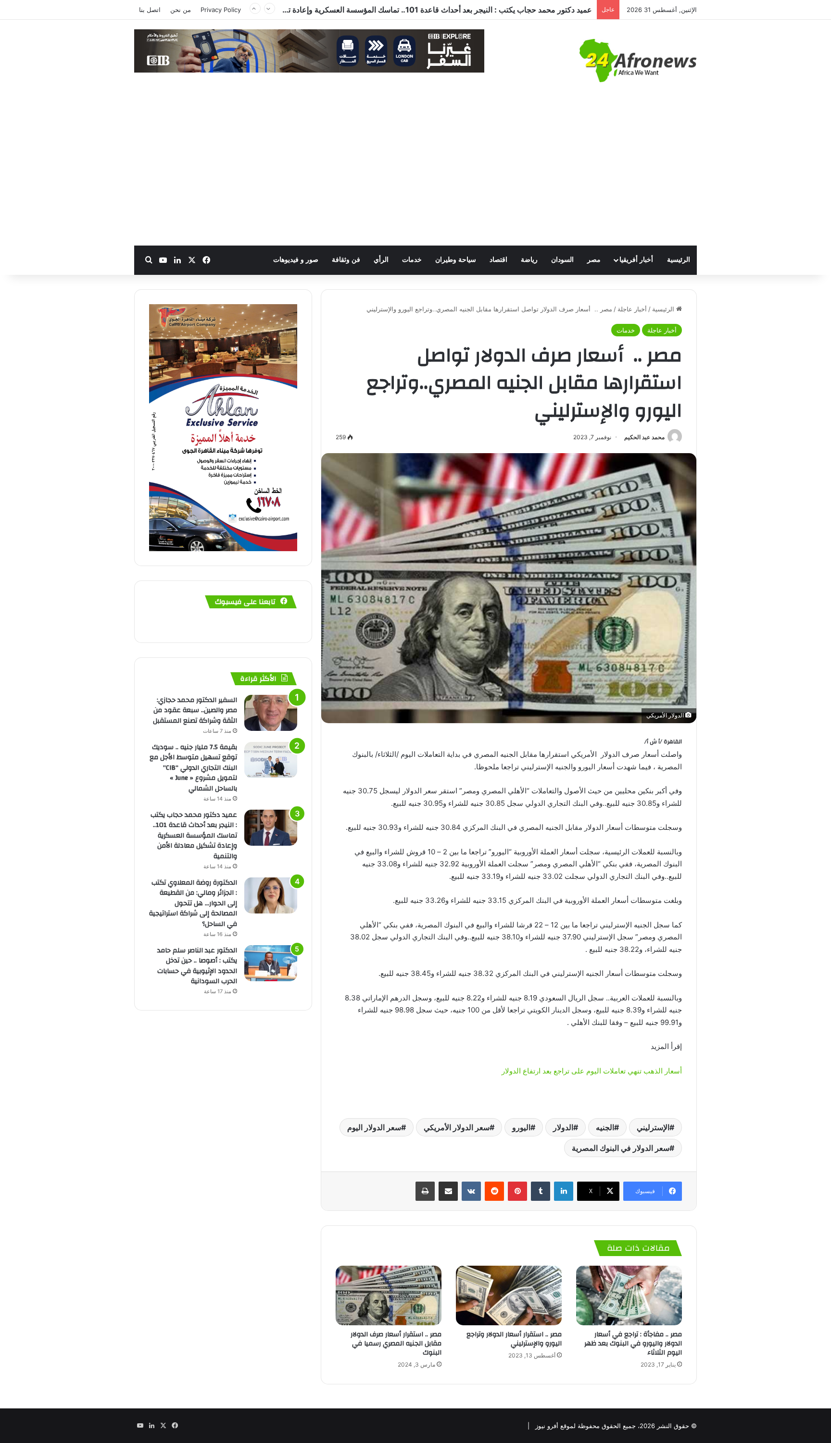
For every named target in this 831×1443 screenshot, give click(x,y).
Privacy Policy (221, 9)
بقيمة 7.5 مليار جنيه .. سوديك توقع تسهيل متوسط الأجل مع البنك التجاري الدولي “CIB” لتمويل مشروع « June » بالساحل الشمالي (193, 768)
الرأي (381, 259)
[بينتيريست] (517, 1191)
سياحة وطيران (455, 259)
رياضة (529, 259)
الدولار (563, 1127)
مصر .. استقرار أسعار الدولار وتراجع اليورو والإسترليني (514, 1339)
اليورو (521, 1127)
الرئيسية (678, 259)
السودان (562, 259)
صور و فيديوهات (295, 259)
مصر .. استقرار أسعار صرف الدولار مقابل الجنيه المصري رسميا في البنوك (396, 1343)
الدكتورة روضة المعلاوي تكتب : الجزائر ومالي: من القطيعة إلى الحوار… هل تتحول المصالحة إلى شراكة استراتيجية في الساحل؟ (392, 14)
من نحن (180, 9)
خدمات (412, 259)
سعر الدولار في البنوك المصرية (620, 1148)
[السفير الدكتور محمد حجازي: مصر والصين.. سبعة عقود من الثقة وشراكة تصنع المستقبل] (270, 713)
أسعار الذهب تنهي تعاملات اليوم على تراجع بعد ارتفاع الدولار (592, 1070)
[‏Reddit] (494, 1191)
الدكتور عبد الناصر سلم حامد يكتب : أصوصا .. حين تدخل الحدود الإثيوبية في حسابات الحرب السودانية (197, 966)
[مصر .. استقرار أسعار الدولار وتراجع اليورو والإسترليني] (509, 1295)
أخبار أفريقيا (636, 259)
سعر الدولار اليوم (374, 1127)
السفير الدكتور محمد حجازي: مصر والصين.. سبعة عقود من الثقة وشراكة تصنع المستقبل (195, 710)
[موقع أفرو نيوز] (638, 60)
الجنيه (605, 1127)
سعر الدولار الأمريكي (457, 1127)
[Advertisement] (415, 173)
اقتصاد (498, 259)
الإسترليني (653, 1127)
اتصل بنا (150, 9)
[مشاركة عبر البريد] (448, 1191)
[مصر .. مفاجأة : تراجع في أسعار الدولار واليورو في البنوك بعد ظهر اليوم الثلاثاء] (629, 1295)
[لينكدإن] (563, 1191)
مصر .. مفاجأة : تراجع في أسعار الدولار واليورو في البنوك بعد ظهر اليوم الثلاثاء (633, 1343)
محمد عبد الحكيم (644, 437)
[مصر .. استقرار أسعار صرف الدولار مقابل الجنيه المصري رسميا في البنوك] (388, 1295)
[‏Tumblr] (540, 1191)
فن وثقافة (346, 259)
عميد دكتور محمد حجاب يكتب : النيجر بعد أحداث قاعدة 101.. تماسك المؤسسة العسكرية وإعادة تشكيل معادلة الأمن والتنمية (194, 836)
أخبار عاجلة (632, 309)
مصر (594, 259)
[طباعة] (425, 1191)
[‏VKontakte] (471, 1191)
